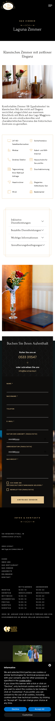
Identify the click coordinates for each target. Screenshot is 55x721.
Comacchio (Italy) (13, 535)
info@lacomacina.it (27, 371)
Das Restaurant (10, 565)
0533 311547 (27, 357)
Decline (15, 709)
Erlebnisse (7, 574)
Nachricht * (12, 459)
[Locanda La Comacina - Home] (8, 5)
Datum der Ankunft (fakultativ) (22, 434)
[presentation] (8, 298)
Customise (27, 715)
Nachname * (12, 396)
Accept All (39, 709)
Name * (10, 384)
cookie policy (25, 680)
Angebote (7, 571)
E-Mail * (10, 421)
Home (4, 559)
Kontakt (6, 577)
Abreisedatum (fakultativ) (19, 447)
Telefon (10, 409)
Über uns (6, 562)
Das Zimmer (7, 568)
